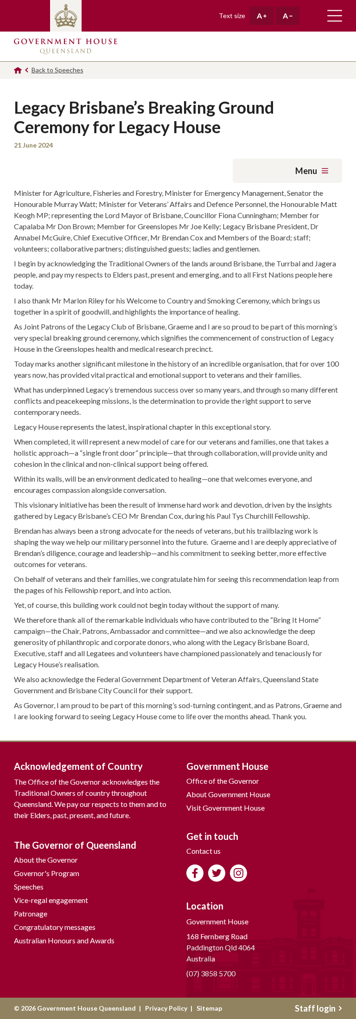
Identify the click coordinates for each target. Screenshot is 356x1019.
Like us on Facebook (194, 873)
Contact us (203, 850)
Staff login (315, 1008)
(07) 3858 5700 (210, 973)
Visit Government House (225, 807)
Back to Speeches (57, 70)
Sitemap (209, 1008)
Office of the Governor (222, 780)
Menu (306, 171)
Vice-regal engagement (51, 900)
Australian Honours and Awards (64, 940)
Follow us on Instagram (238, 873)
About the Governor (46, 859)
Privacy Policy (166, 1008)
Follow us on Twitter (216, 873)
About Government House (228, 794)
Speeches (29, 886)
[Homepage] (18, 70)
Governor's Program (46, 873)
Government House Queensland (65, 46)
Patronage (30, 913)
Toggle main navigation (334, 15)
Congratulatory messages (54, 926)
